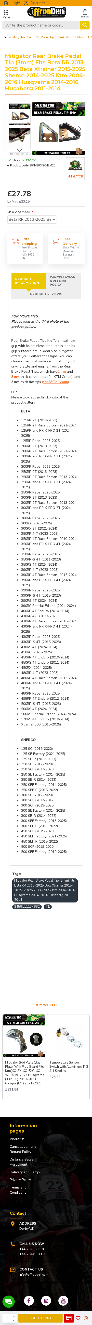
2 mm (62, 371)
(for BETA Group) (55, 382)
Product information (27, 281)
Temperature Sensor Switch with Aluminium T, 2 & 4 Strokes (68, 1067)
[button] (37, 129)
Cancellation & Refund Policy (62, 281)
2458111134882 (27, 906)
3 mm (16, 376)
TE (48, 906)
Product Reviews (46, 294)
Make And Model (19, 212)
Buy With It (46, 1005)
